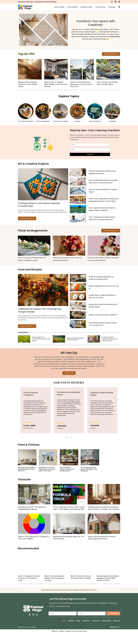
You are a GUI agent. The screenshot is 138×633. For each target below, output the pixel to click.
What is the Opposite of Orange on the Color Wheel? (33, 537)
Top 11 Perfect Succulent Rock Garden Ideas (107, 83)
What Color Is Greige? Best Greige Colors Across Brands (55, 84)
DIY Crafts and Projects (25, 121)
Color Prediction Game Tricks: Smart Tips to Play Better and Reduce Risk (69, 508)
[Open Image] (27, 457)
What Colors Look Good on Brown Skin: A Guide (81, 577)
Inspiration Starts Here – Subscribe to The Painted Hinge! (37, 2)
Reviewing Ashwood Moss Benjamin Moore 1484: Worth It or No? (108, 578)
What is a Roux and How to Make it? (103, 315)
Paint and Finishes (95, 121)
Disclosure (116, 621)
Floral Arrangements (43, 121)
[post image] (78, 172)
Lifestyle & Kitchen (86, 7)
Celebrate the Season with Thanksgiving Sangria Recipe (39, 310)
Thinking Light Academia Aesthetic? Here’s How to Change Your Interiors (104, 508)
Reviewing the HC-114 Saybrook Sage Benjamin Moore (32, 508)
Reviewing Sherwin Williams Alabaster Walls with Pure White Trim (27, 469)
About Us (71, 621)
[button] (64, 437)
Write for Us (96, 621)
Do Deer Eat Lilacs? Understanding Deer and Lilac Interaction (109, 339)
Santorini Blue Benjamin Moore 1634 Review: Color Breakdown (89, 469)
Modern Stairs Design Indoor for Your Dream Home (28, 84)
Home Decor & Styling (60, 121)
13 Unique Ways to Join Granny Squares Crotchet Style (39, 204)
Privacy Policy (106, 621)
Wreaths (77, 121)
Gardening (111, 7)
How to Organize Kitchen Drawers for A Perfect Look (29, 578)
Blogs (78, 621)
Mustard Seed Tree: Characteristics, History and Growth (41, 339)
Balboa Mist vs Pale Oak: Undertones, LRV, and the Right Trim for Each (47, 469)
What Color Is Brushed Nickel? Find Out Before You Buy (54, 578)
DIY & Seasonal (100, 7)
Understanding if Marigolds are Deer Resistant (75, 339)
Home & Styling (59, 7)
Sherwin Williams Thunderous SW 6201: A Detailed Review (67, 469)
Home (64, 621)
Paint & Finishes (72, 7)
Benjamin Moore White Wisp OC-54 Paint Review (68, 537)
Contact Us (86, 621)
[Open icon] (112, 2)
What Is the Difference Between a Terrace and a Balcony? (81, 84)
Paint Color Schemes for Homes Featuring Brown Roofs (102, 537)
